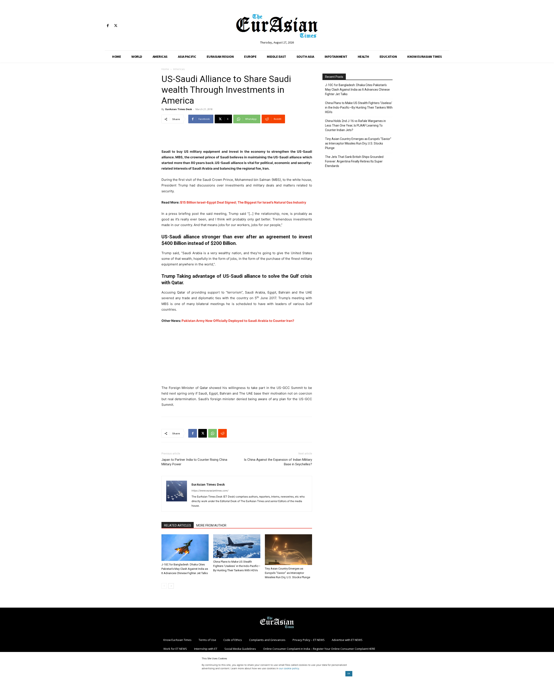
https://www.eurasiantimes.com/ (210, 490)
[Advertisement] (236, 137)
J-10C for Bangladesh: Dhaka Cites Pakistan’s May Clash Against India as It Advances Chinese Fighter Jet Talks (184, 569)
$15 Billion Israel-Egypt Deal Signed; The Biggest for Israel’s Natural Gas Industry (243, 202)
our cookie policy (289, 668)
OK (348, 673)
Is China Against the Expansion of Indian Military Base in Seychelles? (278, 462)
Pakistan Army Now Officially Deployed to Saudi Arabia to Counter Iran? (238, 321)
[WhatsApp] (212, 433)
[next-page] (171, 586)
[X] (116, 26)
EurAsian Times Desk (178, 109)
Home (165, 69)
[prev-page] (164, 586)
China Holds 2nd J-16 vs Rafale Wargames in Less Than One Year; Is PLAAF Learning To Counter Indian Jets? (355, 125)
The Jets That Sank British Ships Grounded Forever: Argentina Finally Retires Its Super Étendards (354, 161)
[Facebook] (108, 26)
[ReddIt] (222, 433)
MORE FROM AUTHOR (211, 525)
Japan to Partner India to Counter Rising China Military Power (194, 462)
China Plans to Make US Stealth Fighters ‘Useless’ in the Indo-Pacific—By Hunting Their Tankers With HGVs (236, 566)
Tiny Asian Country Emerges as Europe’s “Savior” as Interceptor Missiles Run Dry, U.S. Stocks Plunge (287, 573)
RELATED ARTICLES (177, 525)
